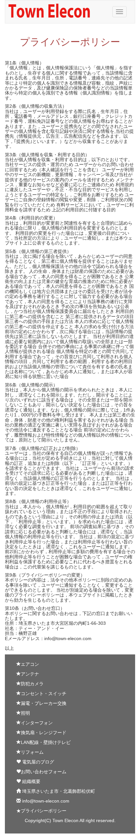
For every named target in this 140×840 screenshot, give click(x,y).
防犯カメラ (32, 683)
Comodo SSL (23, 836)
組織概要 (30, 781)
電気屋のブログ (37, 761)
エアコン (30, 664)
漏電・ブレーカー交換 (43, 703)
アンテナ (30, 674)
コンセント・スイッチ (43, 693)
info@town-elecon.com (45, 801)
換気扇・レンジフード (43, 732)
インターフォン (37, 722)
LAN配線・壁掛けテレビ (46, 742)
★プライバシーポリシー (41, 810)
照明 (25, 713)
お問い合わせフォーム (43, 771)
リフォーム (32, 752)
